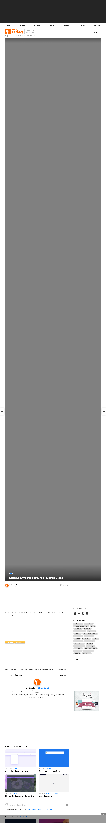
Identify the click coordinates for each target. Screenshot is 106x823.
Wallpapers (87, 653)
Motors (90, 643)
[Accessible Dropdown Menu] (20, 758)
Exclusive (78, 633)
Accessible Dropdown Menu (17, 771)
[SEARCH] (85, 32)
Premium (91, 646)
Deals (83, 25)
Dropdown (14, 669)
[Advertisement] (53, 11)
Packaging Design (80, 646)
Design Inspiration (80, 631)
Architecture (79, 623)
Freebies (37, 25)
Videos (77, 653)
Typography (89, 651)
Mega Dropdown (46, 796)
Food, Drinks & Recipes (90, 633)
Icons (96, 638)
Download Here (20, 642)
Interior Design (90, 641)
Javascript (23, 669)
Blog (93, 626)
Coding (52, 25)
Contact (97, 25)
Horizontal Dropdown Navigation (19, 796)
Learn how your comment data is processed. (40, 809)
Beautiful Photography (81, 626)
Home (8, 25)
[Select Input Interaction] (54, 758)
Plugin (41, 669)
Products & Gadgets (91, 648)
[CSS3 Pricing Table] (2, 411)
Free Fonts (89, 636)
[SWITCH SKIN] (87, 32)
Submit (22, 25)
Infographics (79, 641)
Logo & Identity (79, 643)
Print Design (78, 648)
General (77, 638)
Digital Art (67, 25)
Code (8, 669)
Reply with (67, 805)
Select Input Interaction (49, 771)
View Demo (9, 642)
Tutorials (54, 793)
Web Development (61, 669)
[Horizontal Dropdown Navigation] (20, 783)
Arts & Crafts (89, 623)
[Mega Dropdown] (54, 783)
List (36, 669)
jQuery (30, 669)
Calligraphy (78, 628)
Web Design (49, 669)
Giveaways (86, 638)
